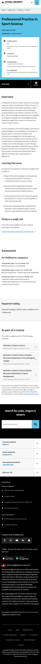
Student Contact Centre (31, 394)
